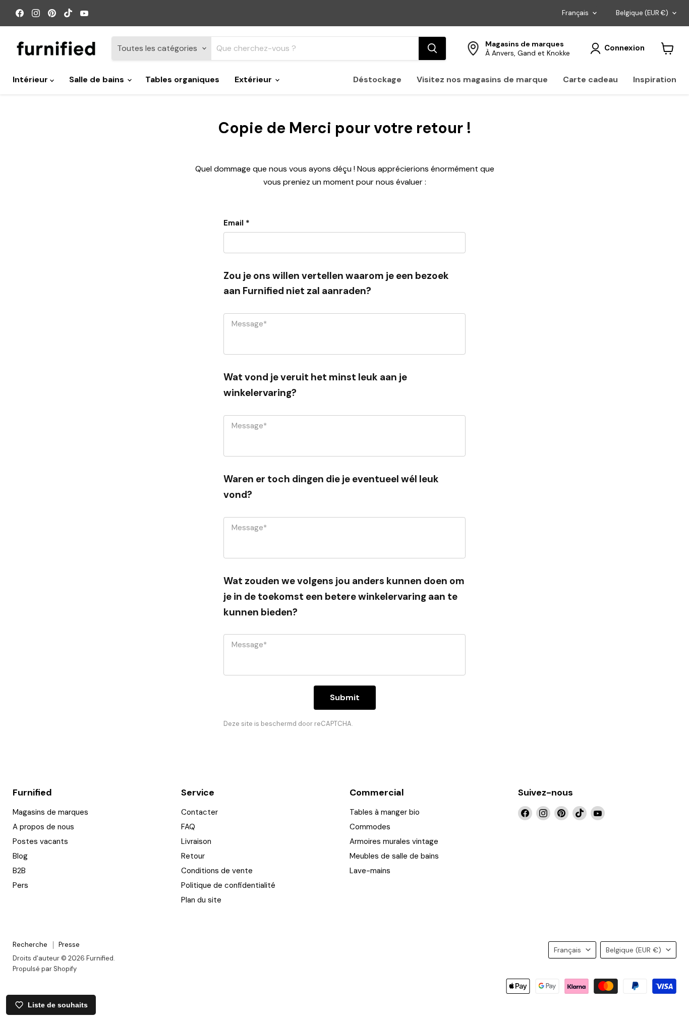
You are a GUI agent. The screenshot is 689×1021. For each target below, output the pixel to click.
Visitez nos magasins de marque (482, 79)
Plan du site (201, 900)
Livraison (196, 841)
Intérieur (31, 79)
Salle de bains (97, 79)
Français (575, 13)
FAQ (188, 827)
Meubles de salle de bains (394, 856)
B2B (19, 871)
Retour (193, 856)
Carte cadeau (590, 79)
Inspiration (654, 79)
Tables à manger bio (385, 812)
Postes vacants (40, 841)
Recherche (30, 944)
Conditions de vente (217, 871)
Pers (20, 885)
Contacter (199, 812)
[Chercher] (432, 48)
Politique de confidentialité (228, 885)
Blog (20, 856)
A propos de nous (43, 827)
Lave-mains (370, 871)
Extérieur (254, 79)
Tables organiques (182, 79)
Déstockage (377, 79)
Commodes (370, 827)
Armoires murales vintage (394, 841)
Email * (236, 223)
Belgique (642, 13)
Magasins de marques (50, 812)
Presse (69, 944)
